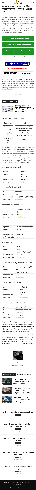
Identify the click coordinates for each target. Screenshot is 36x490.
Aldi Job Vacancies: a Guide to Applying (18, 412)
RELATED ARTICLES (9, 374)
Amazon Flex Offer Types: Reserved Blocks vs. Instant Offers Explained (22, 381)
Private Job (18, 414)
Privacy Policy (14, 482)
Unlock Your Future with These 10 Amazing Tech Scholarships (21, 400)
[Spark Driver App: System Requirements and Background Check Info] (7, 390)
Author (18, 362)
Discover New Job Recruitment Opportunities (18, 52)
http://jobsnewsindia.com (18, 365)
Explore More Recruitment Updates (18, 38)
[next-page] (6, 407)
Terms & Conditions (25, 482)
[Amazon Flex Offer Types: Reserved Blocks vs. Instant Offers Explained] (7, 381)
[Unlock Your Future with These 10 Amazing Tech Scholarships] (7, 399)
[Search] (33, 2)
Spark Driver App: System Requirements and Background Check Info (21, 390)
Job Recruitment (6, 384)
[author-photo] (18, 360)
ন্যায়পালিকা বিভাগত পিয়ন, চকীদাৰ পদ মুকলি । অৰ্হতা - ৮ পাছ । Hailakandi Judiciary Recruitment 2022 (26, 340)
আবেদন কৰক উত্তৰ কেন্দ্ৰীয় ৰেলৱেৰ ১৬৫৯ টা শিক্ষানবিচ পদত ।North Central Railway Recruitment (9, 340)
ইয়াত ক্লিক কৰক (25, 182)
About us (6, 482)
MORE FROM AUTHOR (24, 374)
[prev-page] (3, 407)
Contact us (18, 484)
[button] (3, 2)
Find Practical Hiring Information (18, 44)
